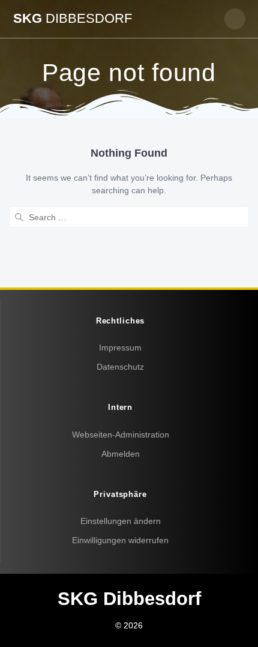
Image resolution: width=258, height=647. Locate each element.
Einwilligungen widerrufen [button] (120, 540)
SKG (72, 18)
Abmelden (120, 454)
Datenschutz (120, 367)
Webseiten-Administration (120, 434)
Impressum (120, 347)
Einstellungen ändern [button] (120, 521)
